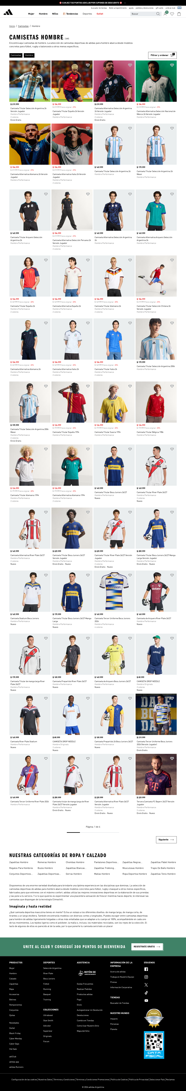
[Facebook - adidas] (160, 970)
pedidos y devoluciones (144, 8)
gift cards (159, 8)
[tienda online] (8, 12)
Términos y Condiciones (64, 1080)
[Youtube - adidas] (160, 1001)
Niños (55, 14)
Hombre (43, 14)
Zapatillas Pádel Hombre (163, 862)
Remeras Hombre (47, 862)
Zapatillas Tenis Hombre (163, 874)
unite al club (170, 8)
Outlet (100, 14)
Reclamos (170, 1080)
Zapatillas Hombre (18, 862)
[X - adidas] (160, 985)
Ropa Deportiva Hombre (134, 874)
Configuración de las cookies (24, 1080)
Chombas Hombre (75, 862)
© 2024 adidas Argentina (93, 1087)
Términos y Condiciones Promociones (92, 1080)
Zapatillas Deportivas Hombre (48, 874)
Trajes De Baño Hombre (163, 868)
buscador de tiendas (99, 8)
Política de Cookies (119, 1080)
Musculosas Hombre (133, 868)
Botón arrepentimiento (118, 8)
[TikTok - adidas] (160, 993)
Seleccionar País (157, 1080)
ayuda (131, 8)
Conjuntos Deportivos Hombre (20, 874)
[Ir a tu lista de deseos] (172, 13)
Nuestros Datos (45, 1080)
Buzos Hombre (45, 868)
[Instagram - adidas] (160, 977)
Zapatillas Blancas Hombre (75, 868)
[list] (78, 55)
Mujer (31, 14)
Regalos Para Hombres (21, 868)
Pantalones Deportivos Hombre (105, 862)
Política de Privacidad (139, 1080)
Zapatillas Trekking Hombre (104, 868)
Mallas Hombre (102, 874)
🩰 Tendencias (70, 14)
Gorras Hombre (74, 874)
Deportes (87, 14)
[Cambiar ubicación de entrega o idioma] (179, 8)
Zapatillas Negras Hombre (131, 862)
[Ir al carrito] (179, 13)
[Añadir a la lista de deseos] (46, 65)
